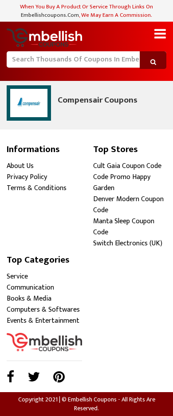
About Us (20, 166)
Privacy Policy (27, 177)
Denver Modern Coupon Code (128, 204)
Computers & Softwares (43, 310)
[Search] (12, 72)
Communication (30, 288)
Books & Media (29, 299)
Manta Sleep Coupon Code (123, 226)
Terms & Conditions (37, 188)
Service (17, 276)
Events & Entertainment (43, 321)
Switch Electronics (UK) (127, 243)
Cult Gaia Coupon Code (127, 166)
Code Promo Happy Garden (121, 182)
